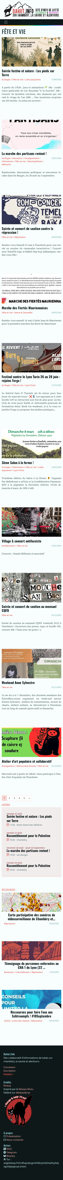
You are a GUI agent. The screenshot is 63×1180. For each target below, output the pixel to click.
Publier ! (8, 1074)
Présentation (13, 1136)
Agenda (6, 804)
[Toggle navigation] (6, 22)
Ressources (8, 889)
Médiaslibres (23, 1092)
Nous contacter (15, 1139)
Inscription (10, 1070)
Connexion (9, 1067)
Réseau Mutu (26, 1089)
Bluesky (10, 1156)
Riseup (7, 1085)
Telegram (11, 1152)
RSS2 (9, 1148)
